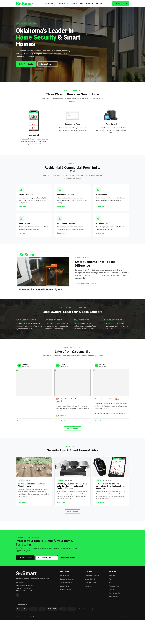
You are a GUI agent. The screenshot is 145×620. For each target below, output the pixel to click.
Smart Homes (64, 576)
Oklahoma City (22, 609)
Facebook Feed (114, 586)
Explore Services (47, 64)
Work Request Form (115, 593)
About (73, 3)
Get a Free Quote (26, 64)
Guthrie (62, 609)
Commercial (62, 3)
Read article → (23, 503)
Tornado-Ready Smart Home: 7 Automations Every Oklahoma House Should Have (110, 486)
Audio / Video (64, 586)
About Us (112, 576)
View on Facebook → (24, 421)
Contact (99, 3)
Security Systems (66, 582)
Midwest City (52, 609)
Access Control (90, 579)
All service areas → (84, 609)
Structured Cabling (90, 582)
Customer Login (121, 3)
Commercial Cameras (92, 576)
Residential (49, 3)
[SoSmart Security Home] (25, 3)
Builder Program (65, 589)
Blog (81, 3)
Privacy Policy (113, 596)
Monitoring (88, 586)
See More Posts (72, 428)
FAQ (110, 579)
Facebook (89, 3)
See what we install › (67, 558)
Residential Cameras (67, 579)
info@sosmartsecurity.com (24, 585)
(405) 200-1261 (20, 583)
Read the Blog (72, 511)
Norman (71, 609)
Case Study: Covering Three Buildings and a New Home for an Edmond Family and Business (72, 486)
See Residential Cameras (86, 283)
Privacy (127, 617)
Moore (42, 609)
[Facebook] (17, 595)
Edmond (33, 609)
